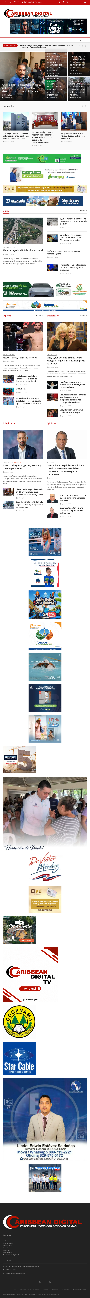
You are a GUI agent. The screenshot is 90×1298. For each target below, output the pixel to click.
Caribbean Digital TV (12, 1255)
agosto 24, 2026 (66, 406)
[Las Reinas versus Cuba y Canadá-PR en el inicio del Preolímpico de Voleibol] (8, 379)
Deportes (11, 354)
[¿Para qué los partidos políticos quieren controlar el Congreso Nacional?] (52, 498)
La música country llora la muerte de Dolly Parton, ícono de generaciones (72, 384)
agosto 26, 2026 (66, 243)
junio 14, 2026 (21, 498)
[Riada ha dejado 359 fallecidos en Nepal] (23, 231)
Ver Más (82, 210)
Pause (79, 46)
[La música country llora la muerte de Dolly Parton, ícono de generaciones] (52, 385)
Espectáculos (52, 354)
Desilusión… (21, 389)
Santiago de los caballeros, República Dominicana (22, 1266)
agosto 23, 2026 (66, 504)
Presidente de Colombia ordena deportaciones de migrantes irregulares (73, 267)
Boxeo (5, 354)
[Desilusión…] (8, 391)
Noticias (7, 126)
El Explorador (8, 462)
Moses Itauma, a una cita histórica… (21, 357)
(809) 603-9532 (10, 1270)
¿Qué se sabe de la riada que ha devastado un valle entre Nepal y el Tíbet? (73, 221)
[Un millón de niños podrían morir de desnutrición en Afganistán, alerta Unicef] (52, 238)
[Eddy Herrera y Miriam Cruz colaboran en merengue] (52, 413)
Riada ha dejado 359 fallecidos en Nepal (23, 250)
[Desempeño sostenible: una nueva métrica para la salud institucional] (52, 512)
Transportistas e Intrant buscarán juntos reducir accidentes (71, 136)
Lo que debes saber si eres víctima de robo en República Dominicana (44, 136)
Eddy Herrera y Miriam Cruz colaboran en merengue (71, 411)
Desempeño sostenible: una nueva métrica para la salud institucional (71, 510)
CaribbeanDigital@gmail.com (33, 2)
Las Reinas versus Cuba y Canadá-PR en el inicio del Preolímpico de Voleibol (26, 378)
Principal (5, 81)
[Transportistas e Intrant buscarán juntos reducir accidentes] (74, 121)
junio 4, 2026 (21, 510)
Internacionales (9, 247)
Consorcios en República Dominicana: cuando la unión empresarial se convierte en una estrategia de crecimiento (66, 470)
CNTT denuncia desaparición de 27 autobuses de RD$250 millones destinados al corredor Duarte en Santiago (21, 89)
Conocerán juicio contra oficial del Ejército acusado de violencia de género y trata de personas (78, 63)
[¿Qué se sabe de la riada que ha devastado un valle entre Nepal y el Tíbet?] (52, 221)
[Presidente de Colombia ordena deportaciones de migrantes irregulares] (52, 267)
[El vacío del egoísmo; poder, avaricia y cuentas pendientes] (23, 444)
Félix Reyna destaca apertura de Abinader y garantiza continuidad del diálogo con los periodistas (55, 62)
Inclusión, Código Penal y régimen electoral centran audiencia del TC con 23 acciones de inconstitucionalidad (13, 137)
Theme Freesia (28, 1294)
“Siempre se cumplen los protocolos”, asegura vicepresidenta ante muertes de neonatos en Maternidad (54, 85)
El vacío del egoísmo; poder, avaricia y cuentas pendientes (22, 467)
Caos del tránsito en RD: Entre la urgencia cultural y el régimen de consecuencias (29, 504)
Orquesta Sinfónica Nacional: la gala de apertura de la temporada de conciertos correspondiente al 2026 (73, 399)
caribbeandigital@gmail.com (15, 1273)
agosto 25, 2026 (22, 407)
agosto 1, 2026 (8, 472)
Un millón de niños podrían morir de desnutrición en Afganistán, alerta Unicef (71, 237)
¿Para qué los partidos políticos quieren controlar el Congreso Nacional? (73, 498)
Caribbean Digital (9, 1294)
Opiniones (50, 462)
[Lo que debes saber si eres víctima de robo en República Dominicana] (45, 121)
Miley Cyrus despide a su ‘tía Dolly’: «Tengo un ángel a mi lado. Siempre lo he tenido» (66, 360)
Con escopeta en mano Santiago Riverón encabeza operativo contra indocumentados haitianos (78, 88)
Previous (82, 46)
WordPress (36, 1294)
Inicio (5, 1241)
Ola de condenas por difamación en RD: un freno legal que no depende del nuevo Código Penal (29, 492)
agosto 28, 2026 (8, 97)
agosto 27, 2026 (76, 73)
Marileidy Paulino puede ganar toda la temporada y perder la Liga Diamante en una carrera (28, 401)
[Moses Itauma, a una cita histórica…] (23, 336)
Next (85, 46)
